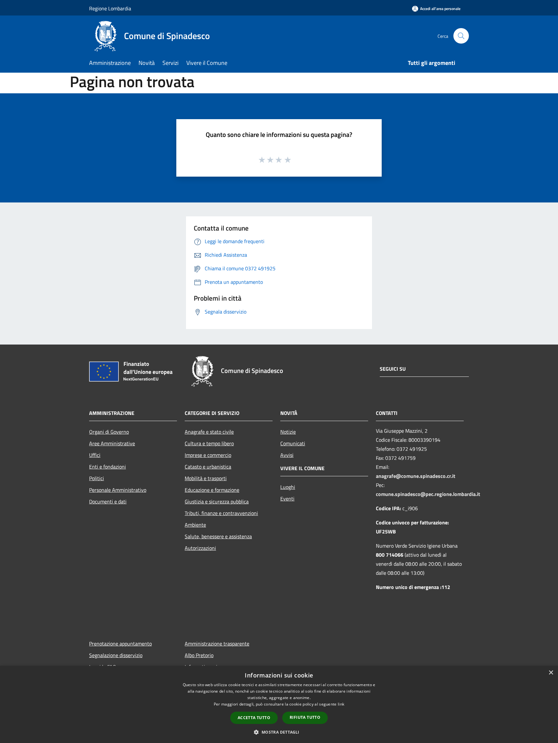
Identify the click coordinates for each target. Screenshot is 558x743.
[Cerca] (461, 36)
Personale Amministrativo (117, 490)
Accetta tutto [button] (254, 717)
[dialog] (279, 704)
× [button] (550, 672)
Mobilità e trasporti (206, 478)
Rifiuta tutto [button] (305, 717)
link (341, 704)
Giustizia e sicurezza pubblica (217, 501)
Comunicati (292, 443)
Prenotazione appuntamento (120, 643)
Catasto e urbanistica (208, 466)
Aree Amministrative (112, 443)
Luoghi (287, 487)
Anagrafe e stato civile (209, 432)
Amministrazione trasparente (217, 643)
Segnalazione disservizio (115, 655)
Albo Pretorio (199, 655)
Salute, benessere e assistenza (218, 536)
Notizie (288, 432)
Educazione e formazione (212, 490)
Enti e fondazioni (107, 466)
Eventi (287, 498)
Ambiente (195, 525)
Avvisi (287, 455)
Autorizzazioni (200, 548)
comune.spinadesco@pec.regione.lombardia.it (428, 494)
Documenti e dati (108, 501)
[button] (279, 732)
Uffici (94, 455)
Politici (96, 478)
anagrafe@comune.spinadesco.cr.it (415, 476)
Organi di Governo (109, 432)
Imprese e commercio (208, 455)
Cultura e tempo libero (209, 443)
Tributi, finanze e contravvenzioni (221, 513)
